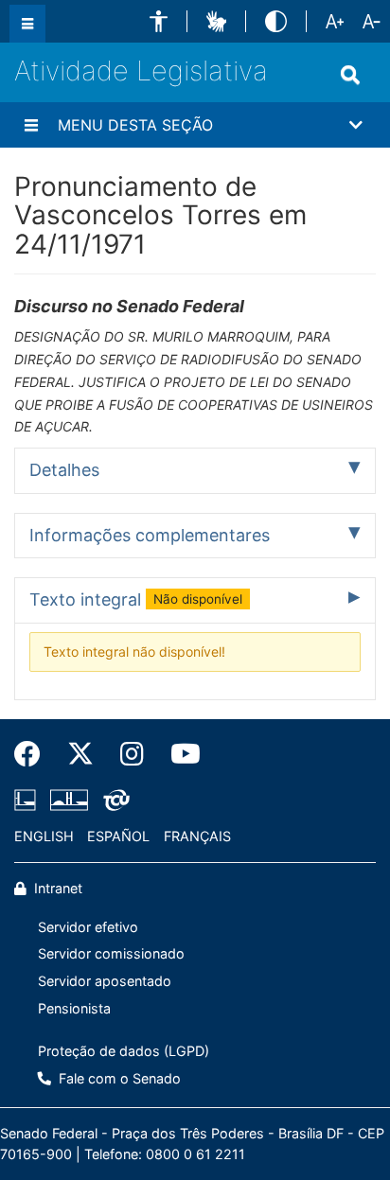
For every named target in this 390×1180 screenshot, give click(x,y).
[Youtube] (179, 754)
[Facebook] (34, 754)
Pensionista (74, 1008)
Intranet (56, 888)
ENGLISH (44, 836)
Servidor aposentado (104, 981)
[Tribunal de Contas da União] (113, 800)
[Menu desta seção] (31, 125)
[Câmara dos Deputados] (28, 800)
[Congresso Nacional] (69, 800)
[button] (159, 21)
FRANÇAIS (197, 836)
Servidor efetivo (88, 927)
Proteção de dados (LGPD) (123, 1051)
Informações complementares (149, 535)
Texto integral (135, 599)
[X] (80, 754)
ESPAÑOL (118, 836)
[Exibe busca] (350, 74)
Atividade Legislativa (141, 70)
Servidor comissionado (111, 953)
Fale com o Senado (118, 1078)
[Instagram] (132, 754)
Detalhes (64, 470)
